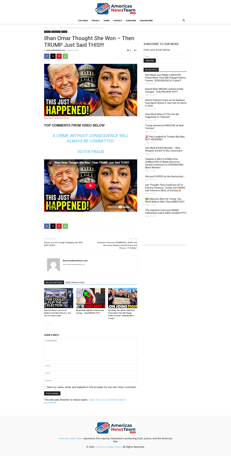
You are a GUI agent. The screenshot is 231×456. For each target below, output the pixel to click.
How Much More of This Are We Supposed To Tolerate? (162, 115)
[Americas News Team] (115, 9)
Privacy (96, 20)
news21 (54, 28)
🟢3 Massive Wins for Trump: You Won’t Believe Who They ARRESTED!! (164, 200)
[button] (183, 20)
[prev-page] (45, 323)
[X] (53, 56)
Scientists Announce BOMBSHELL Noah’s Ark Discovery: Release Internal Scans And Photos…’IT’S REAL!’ (117, 245)
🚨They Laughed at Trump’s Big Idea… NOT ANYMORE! (165, 138)
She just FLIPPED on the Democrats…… (165, 176)
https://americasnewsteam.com (74, 264)
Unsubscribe (146, 20)
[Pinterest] (59, 56)
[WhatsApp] (65, 56)
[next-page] (50, 323)
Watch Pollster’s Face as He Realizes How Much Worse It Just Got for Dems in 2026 (57, 313)
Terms (106, 20)
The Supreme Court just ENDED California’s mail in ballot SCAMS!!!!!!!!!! (165, 211)
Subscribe (131, 20)
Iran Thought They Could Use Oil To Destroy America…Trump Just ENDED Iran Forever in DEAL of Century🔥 (165, 187)
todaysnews (56, 32)
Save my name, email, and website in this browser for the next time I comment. (92, 387)
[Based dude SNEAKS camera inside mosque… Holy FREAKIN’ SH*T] (90, 298)
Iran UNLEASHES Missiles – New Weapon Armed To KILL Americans (163, 149)
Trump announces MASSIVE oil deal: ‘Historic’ (164, 127)
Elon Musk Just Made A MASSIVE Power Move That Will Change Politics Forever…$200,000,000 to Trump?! (165, 77)
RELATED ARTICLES (54, 283)
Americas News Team (71, 438)
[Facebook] (46, 56)
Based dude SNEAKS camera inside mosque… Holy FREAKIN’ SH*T (164, 90)
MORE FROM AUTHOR (75, 283)
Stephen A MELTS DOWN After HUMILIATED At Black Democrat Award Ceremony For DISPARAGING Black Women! (164, 163)
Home (46, 28)
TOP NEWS (83, 20)
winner (64, 32)
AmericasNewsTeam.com (56, 50)
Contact (117, 20)
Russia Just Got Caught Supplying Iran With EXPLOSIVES (63, 244)
